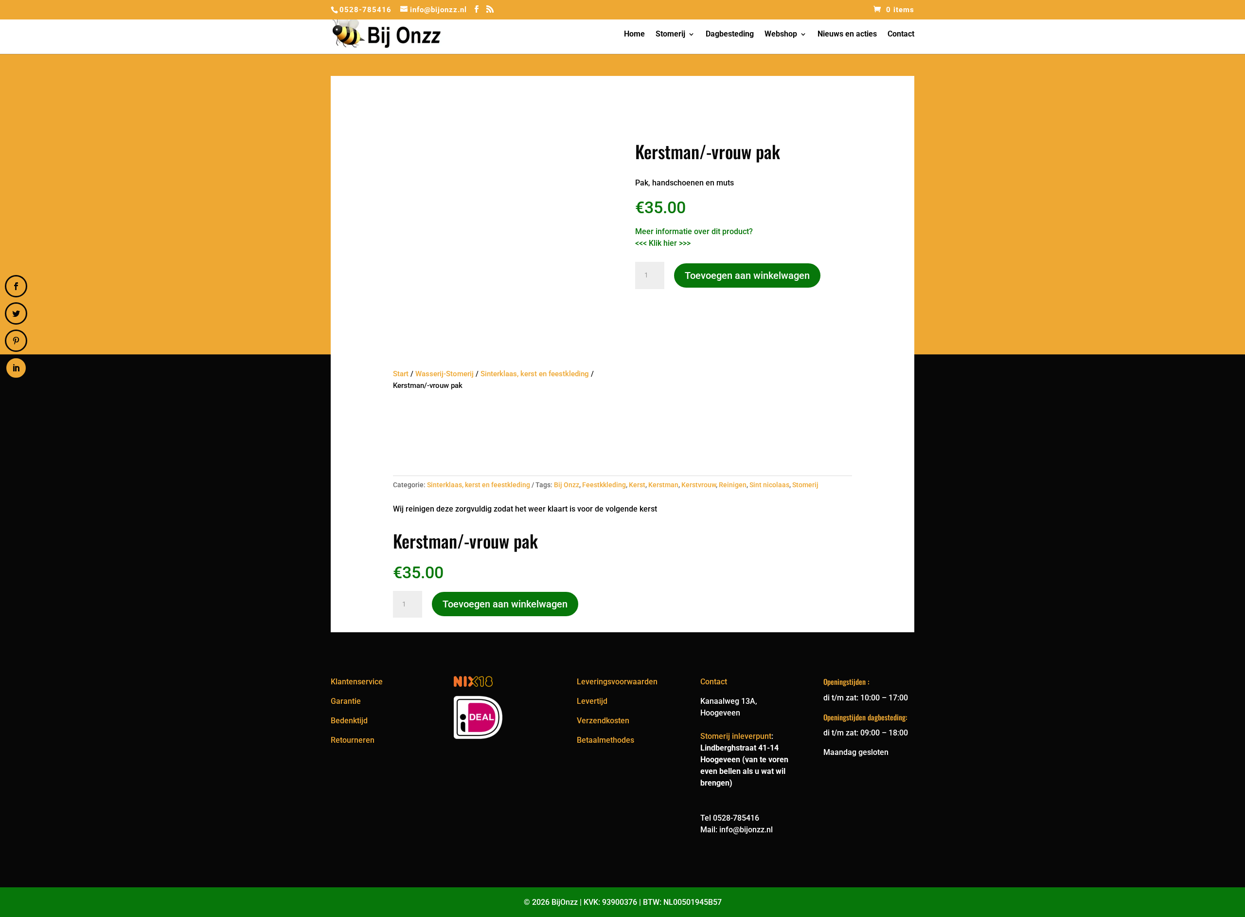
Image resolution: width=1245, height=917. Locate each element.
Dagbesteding (730, 34)
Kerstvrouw (698, 485)
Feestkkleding (604, 485)
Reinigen (733, 485)
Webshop (781, 34)
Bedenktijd (349, 720)
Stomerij (670, 34)
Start (401, 373)
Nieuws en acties (847, 34)
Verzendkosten (603, 720)
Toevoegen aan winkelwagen (747, 275)
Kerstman (663, 485)
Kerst (637, 485)
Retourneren (352, 740)
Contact (901, 34)
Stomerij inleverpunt (735, 736)
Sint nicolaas (769, 485)
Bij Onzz (566, 485)
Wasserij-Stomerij (444, 373)
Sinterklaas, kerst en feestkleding (534, 373)
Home (634, 34)
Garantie (346, 701)
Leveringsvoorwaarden (617, 681)
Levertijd (592, 701)
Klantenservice (357, 681)
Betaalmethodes (605, 740)
